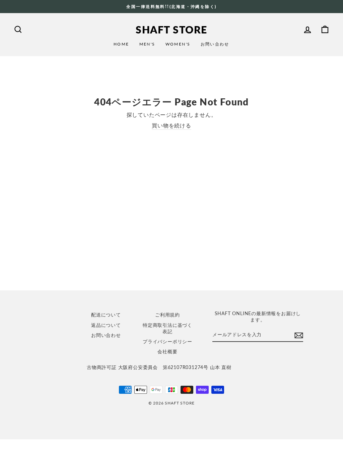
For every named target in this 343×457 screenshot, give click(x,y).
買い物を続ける (171, 125)
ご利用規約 (167, 314)
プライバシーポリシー (167, 341)
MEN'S (147, 44)
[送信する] (298, 335)
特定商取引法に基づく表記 (167, 328)
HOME (121, 44)
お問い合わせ (215, 44)
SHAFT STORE (171, 29)
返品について (106, 325)
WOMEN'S (178, 44)
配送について (106, 314)
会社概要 (167, 351)
